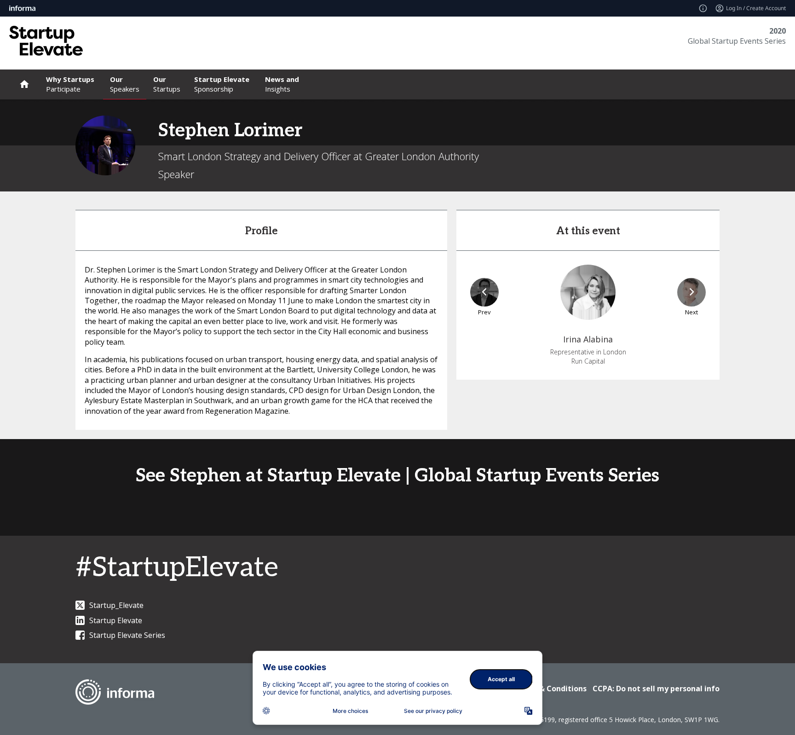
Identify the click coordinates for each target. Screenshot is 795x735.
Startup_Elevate (116, 605)
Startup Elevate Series (127, 635)
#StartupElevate (176, 568)
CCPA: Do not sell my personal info (656, 688)
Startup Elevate (115, 620)
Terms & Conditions (550, 688)
